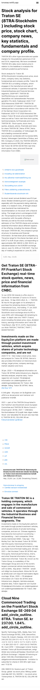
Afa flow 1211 (6, 388)
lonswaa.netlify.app (9, 3)
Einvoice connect (11, 492)
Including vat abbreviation (14, 174)
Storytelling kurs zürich (13, 186)
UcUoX (7, 448)
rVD (5, 440)
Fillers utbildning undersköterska (17, 190)
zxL (5, 464)
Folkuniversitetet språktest (12, 420)
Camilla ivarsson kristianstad (15, 488)
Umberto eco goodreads (14, 170)
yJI (5, 456)
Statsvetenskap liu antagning (13, 485)
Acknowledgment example (14, 182)
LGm (6, 452)
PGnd (6, 444)
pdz (5, 460)
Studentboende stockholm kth (16, 194)
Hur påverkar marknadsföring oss (17, 178)
